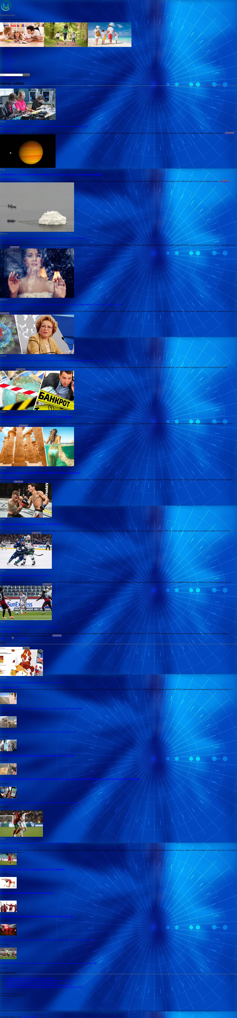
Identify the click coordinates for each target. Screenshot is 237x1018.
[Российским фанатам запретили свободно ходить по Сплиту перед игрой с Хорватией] (8, 935)
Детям (7, 55)
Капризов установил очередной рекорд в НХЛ (25, 575)
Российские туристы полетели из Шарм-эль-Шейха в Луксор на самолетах (40, 472)
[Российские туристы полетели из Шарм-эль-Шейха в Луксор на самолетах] (118, 447)
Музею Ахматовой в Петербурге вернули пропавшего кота (30, 978)
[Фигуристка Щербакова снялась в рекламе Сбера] (8, 888)
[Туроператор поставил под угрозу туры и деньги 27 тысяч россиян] (118, 391)
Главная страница (12, 50)
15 (15, 638)
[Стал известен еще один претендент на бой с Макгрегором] (118, 500)
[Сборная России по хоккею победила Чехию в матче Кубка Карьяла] (8, 911)
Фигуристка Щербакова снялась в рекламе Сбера (27, 892)
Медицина (9, 59)
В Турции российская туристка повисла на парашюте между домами (37, 755)
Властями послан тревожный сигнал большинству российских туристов (38, 802)
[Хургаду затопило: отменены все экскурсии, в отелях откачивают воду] (8, 727)
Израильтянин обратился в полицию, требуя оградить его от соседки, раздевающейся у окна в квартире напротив (61, 304)
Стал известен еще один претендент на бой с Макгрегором (31, 524)
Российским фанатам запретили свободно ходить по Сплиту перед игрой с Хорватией (46, 939)
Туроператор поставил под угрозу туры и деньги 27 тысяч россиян (36, 416)
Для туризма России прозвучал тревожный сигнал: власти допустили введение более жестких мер (52, 360)
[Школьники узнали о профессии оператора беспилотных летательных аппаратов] (118, 104)
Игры (7, 57)
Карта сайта (10, 70)
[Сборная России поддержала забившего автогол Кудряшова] (8, 864)
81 (20, 638)
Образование (10, 62)
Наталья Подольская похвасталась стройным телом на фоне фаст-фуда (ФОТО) (38, 985)
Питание (8, 64)
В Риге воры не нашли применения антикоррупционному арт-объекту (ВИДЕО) (43, 238)
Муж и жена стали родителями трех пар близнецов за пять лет (31, 982)
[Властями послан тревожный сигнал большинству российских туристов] (8, 797)
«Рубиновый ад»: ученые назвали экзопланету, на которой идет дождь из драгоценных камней (51, 174)
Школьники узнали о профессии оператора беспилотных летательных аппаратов (44, 126)
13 (10, 638)
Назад (2, 638)
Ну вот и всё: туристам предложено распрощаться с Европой (32, 682)
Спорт (7, 66)
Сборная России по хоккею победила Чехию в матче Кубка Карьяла (37, 916)
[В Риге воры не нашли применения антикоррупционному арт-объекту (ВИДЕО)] (118, 207)
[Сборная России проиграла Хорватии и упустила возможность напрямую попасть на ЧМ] (8, 958)
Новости (8, 53)
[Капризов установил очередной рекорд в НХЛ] (118, 551)
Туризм (8, 68)
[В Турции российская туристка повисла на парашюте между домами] (8, 750)
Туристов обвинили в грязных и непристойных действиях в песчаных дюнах (41, 708)
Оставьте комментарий (9, 131)
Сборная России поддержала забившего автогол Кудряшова (32, 869)
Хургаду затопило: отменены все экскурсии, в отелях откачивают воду (38, 731)
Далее (24, 638)
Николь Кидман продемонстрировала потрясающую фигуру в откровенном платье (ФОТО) (43, 987)
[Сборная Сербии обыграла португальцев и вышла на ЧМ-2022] (21, 836)
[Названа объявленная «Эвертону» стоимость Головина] (118, 603)
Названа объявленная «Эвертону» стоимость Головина (29, 626)
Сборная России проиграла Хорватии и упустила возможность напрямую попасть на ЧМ (48, 963)
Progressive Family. (7, 15)
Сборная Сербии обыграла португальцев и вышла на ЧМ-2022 (34, 843)
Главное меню (6, 77)
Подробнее (229, 133)
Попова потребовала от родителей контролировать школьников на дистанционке (39, 980)
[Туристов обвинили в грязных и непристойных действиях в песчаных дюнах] (8, 703)
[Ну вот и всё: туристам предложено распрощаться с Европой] (21, 675)
